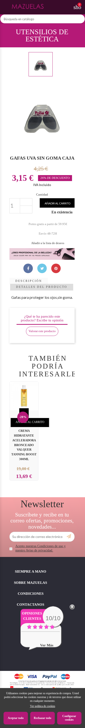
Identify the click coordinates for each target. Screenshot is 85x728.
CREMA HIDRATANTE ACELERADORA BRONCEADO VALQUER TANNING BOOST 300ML (24, 445)
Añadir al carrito (58, 203)
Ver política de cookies (42, 706)
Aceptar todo (16, 718)
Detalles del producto (41, 287)
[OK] (69, 536)
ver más (46, 645)
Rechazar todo (42, 718)
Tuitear (42, 268)
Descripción (28, 281)
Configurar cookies (69, 718)
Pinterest (56, 268)
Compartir (28, 268)
